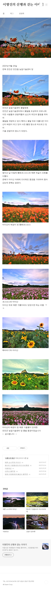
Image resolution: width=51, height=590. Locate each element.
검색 (41, 5)
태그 (12, 13)
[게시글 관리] (14, 448)
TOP (46, 582)
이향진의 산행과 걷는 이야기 (23, 4)
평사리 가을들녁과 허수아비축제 (17, 465)
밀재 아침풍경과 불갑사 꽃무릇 (16, 474)
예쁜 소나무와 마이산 (13, 462)
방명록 (21, 13)
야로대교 (8, 468)
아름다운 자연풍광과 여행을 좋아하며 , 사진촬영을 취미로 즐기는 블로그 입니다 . (20, 549)
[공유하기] (11, 448)
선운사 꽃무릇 (10, 471)
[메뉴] (46, 4)
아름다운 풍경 (10, 458)
